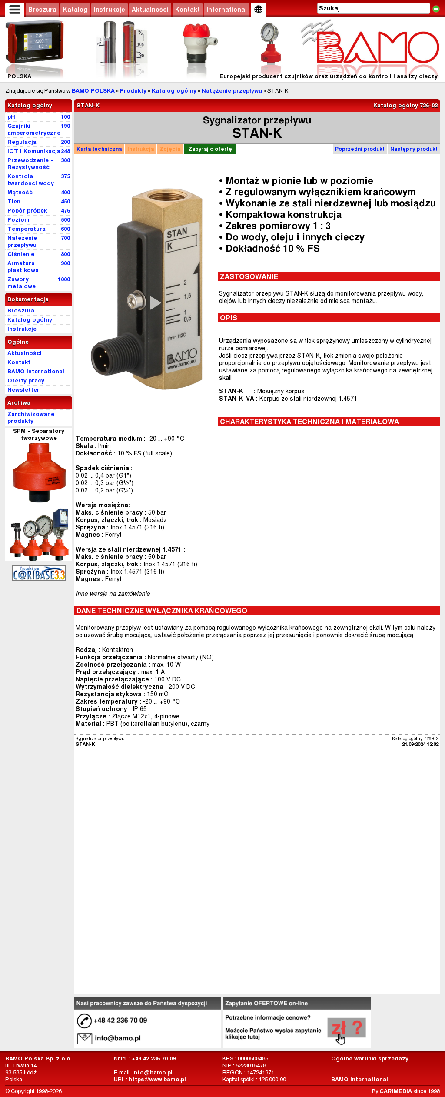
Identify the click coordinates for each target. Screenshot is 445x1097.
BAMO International (359, 1079)
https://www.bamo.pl (157, 1079)
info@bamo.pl (152, 1072)
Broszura (42, 9)
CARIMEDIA (395, 1091)
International (226, 9)
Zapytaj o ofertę (210, 149)
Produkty (133, 90)
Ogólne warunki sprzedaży (369, 1058)
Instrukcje (109, 9)
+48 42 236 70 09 (154, 1058)
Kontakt (187, 9)
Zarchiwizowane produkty (30, 417)
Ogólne (18, 342)
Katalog (75, 9)
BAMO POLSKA (93, 90)
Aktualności (150, 9)
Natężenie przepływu (232, 90)
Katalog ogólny (174, 90)
